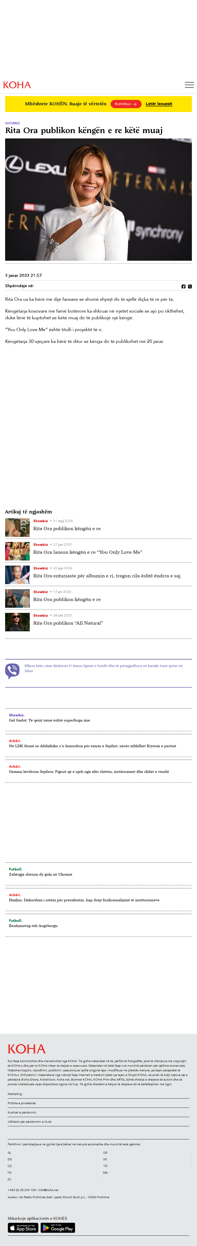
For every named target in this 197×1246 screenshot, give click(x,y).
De (10, 1166)
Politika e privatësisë (22, 1103)
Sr (105, 1159)
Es (9, 1179)
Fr (10, 1173)
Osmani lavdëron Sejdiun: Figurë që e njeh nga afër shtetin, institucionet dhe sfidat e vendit (89, 771)
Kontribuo (123, 104)
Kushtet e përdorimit (22, 1112)
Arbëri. (15, 741)
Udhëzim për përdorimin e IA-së (29, 1121)
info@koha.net (48, 1190)
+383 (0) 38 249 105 (22, 1190)
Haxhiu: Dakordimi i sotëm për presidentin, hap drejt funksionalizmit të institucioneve (84, 900)
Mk (105, 1173)
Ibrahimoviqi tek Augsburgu (33, 925)
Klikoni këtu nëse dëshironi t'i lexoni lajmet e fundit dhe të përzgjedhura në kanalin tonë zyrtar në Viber (104, 668)
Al (9, 1153)
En (10, 1159)
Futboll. (15, 869)
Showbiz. (17, 715)
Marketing (15, 1094)
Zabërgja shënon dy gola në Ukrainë (40, 874)
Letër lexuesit (159, 104)
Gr (105, 1153)
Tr (105, 1166)
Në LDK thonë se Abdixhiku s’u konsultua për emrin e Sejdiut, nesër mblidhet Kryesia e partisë (92, 746)
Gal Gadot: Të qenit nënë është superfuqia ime (49, 720)
